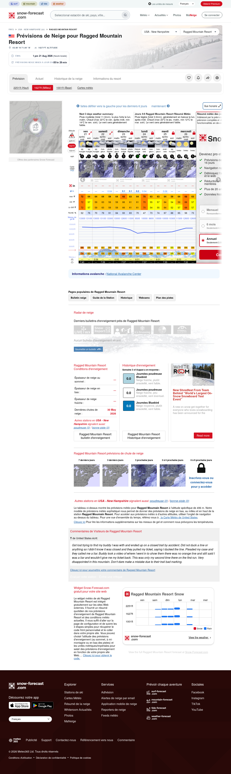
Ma (191, 15)
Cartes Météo (72, 698)
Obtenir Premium (211, 3)
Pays (11, 29)
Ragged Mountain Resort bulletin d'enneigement (95, 436)
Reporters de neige (113, 709)
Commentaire (126, 740)
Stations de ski (73, 692)
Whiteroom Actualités (77, 709)
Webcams (144, 297)
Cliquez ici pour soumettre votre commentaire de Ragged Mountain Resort (112, 570)
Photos (177, 15)
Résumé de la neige (77, 704)
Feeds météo (109, 715)
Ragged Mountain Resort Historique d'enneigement (143, 436)
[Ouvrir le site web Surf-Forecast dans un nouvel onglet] (14, 3)
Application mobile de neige (119, 704)
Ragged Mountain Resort (63, 29)
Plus (72, 170)
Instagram (197, 698)
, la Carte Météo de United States (178, 517)
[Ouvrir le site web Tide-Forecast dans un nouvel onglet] (44, 3)
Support (46, 740)
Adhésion (107, 692)
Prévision (18, 78)
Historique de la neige (68, 78)
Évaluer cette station (83, 577)
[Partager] (208, 78)
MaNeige (70, 721)
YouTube (197, 709)
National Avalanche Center (123, 274)
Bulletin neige (78, 297)
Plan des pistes (164, 297)
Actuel (39, 78)
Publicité (31, 740)
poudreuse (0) (82, 427)
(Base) (64, 87)
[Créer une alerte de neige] (198, 78)
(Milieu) (42, 87)
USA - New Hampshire (31, 29)
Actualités (160, 15)
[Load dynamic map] (35, 127)
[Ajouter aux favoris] (189, 78)
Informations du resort (107, 78)
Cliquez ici (79, 522)
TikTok (195, 704)
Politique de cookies (80, 757)
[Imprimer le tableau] (217, 78)
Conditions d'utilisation (20, 757)
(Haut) (21, 87)
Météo (143, 15)
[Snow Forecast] (25, 15)
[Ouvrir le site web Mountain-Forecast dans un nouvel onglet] (29, 3)
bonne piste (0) (101, 427)
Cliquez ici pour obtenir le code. (93, 656)
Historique (126, 297)
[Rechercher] (125, 15)
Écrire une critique (110, 577)
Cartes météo (85, 87)
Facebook (197, 692)
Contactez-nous (66, 740)
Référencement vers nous (96, 740)
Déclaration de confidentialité (51, 757)
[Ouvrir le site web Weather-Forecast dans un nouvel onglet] (58, 3)
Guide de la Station (103, 297)
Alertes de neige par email (118, 698)
